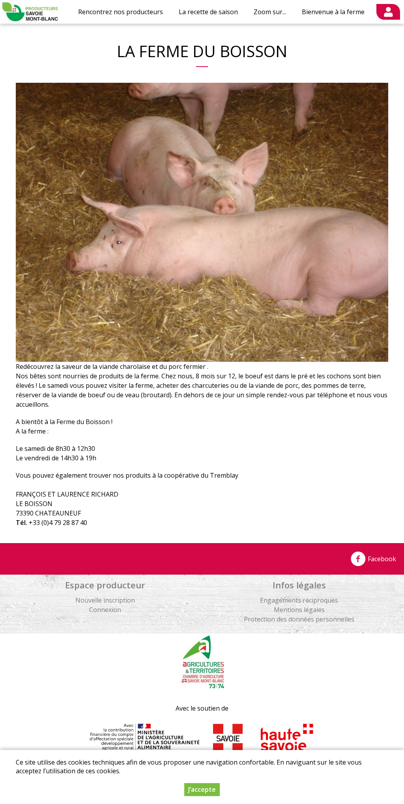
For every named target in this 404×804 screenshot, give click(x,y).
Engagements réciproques (299, 600)
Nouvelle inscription (105, 600)
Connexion (105, 609)
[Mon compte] (388, 12)
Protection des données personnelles (299, 619)
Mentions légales (299, 609)
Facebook (381, 559)
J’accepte (202, 789)
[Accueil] (30, 12)
